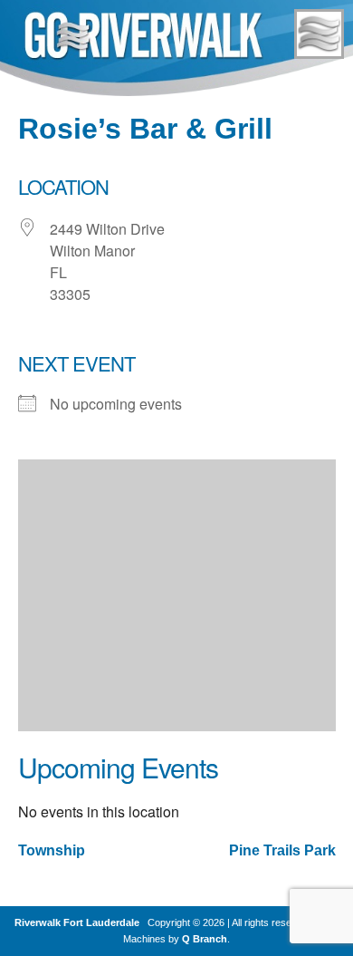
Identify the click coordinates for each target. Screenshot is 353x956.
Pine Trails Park (282, 850)
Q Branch (204, 938)
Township (51, 850)
